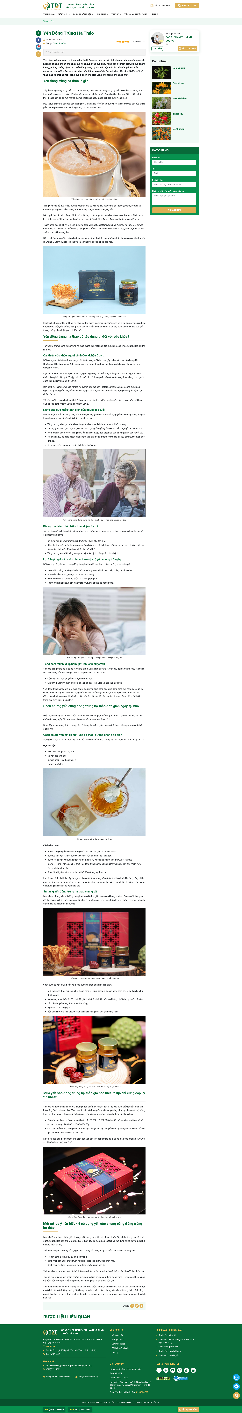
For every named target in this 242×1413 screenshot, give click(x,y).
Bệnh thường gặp (82, 14)
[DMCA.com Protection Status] (163, 1378)
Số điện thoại (158, 180)
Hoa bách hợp (180, 98)
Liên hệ (154, 14)
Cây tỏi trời (178, 83)
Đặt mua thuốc (118, 1344)
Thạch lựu (178, 113)
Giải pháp (102, 14)
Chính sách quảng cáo (168, 1347)
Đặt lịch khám (189, 48)
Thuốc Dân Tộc (60, 43)
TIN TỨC (115, 14)
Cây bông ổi (179, 129)
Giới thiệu (63, 14)
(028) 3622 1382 (80, 1409)
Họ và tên (156, 158)
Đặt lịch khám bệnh (120, 1348)
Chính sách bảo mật (167, 1335)
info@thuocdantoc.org (88, 1377)
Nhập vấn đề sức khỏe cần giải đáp (168, 191)
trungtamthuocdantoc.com (58, 1377)
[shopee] (193, 1370)
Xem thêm (157, 48)
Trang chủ (48, 14)
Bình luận (39, 46)
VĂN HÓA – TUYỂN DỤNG (135, 14)
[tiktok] (186, 1370)
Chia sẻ (38, 40)
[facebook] (159, 1370)
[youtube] (172, 1370)
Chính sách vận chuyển (169, 1355)
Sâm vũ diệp (179, 68)
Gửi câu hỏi (174, 210)
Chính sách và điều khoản (170, 1351)
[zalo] (165, 1370)
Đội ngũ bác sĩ (118, 1339)
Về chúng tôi (117, 1335)
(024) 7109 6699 (54, 1409)
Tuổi (154, 169)
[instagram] (179, 1370)
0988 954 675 (142, 1392)
